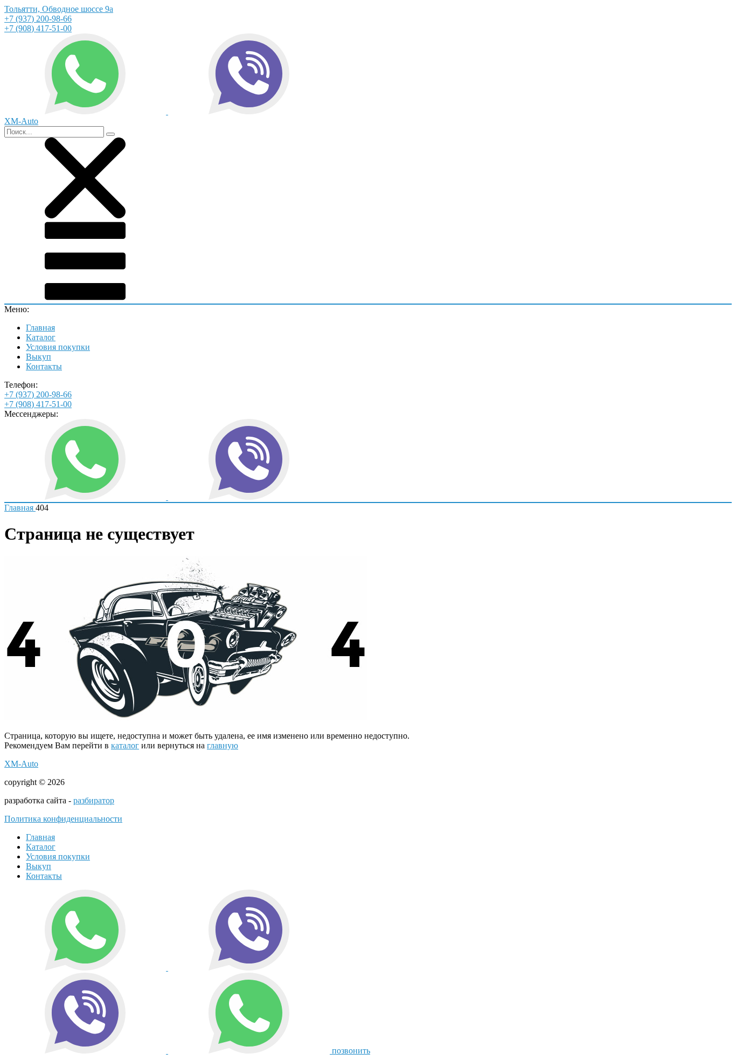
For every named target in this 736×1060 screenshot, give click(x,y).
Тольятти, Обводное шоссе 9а (58, 8)
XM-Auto (21, 763)
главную (222, 745)
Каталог (40, 337)
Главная (40, 327)
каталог (125, 745)
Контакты (44, 366)
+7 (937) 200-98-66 (38, 18)
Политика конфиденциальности (63, 818)
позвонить (351, 1050)
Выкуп (38, 356)
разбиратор (93, 800)
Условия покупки (58, 347)
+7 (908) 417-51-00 (38, 28)
